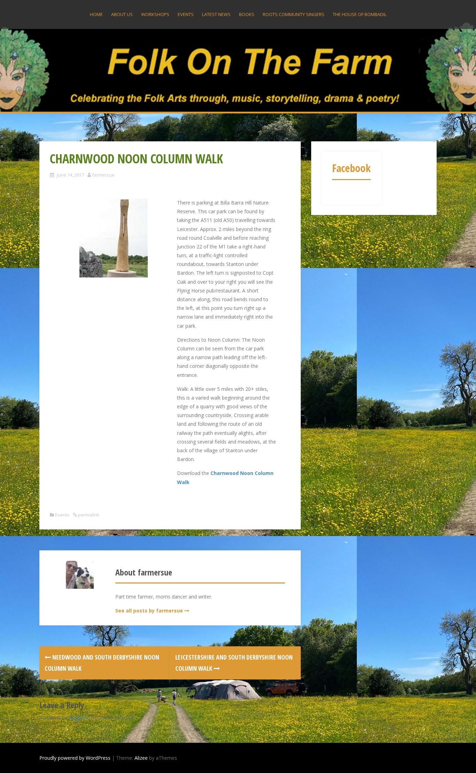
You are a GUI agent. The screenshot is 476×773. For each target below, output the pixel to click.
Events (186, 14)
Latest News (216, 14)
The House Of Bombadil (359, 14)
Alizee (141, 758)
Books (246, 14)
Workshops (155, 14)
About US (122, 14)
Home (96, 14)
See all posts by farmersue (149, 610)
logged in (79, 717)
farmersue (103, 175)
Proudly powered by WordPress (74, 758)
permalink (88, 515)
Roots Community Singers (293, 14)
